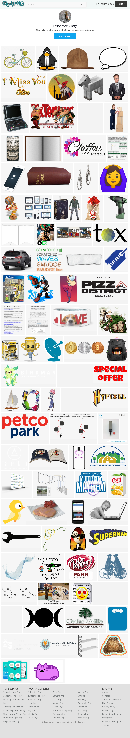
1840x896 (7, 100)
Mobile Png (33, 714)
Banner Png (83, 717)
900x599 (110, 100)
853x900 (6, 523)
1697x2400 (48, 361)
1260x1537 (7, 192)
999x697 (42, 603)
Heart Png (33, 717)
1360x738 (55, 442)
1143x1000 (7, 496)
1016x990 (103, 333)
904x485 (6, 442)
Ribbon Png (33, 706)
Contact (106, 695)
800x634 (6, 681)
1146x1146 (32, 523)
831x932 (111, 631)
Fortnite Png (58, 717)
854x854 (108, 220)
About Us (106, 692)
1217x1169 (58, 220)
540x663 (33, 468)
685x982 (6, 385)
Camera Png (58, 695)
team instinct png (11, 692)
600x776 (6, 333)
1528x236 (62, 385)
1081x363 (70, 270)
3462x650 (99, 603)
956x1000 (74, 468)
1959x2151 (7, 132)
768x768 (82, 656)
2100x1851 (70, 579)
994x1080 (82, 100)
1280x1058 (104, 70)
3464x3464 (104, 656)
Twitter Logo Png (36, 695)
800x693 (40, 270)
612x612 (108, 270)
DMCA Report (108, 703)
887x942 (31, 302)
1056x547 (86, 302)
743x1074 (61, 302)
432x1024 (46, 410)
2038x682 (7, 656)
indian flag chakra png (14, 710)
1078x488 (97, 410)
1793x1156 (7, 361)
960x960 (6, 579)
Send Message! (65, 36)
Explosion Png (59, 714)
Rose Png (32, 703)
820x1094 (113, 496)
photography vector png (15, 714)
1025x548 (98, 244)
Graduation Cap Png (62, 710)
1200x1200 (42, 579)
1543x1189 (103, 579)
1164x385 (61, 244)
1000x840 (66, 410)
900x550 (71, 523)
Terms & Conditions (111, 699)
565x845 (72, 550)
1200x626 (28, 631)
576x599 (46, 550)
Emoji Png (82, 706)
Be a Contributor (105, 4)
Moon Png (58, 706)
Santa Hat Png (35, 699)
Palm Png (57, 692)
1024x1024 (104, 192)
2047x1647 (80, 496)
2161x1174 (38, 496)
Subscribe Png (35, 692)
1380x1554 (41, 70)
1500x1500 (7, 550)
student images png (12, 717)
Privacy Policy (108, 706)
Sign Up (121, 4)
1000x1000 (7, 160)
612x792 (111, 160)
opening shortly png (13, 706)
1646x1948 (83, 132)
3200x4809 (109, 132)
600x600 (51, 100)
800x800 (102, 442)
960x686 (28, 160)
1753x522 (45, 656)
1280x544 (26, 385)
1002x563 (70, 631)
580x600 (6, 220)
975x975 (110, 361)
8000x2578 (69, 361)
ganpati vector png (12, 695)
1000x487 (68, 160)
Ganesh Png (83, 714)
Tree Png (57, 699)
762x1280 (87, 220)
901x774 (28, 220)
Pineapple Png (84, 703)
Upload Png (107, 710)
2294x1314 (95, 468)
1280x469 (7, 603)
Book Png (82, 710)
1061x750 (7, 244)
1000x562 (35, 132)
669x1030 (7, 631)
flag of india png (11, 721)
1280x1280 (98, 385)
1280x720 (7, 270)
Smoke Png (58, 703)
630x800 (25, 410)
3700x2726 (7, 70)
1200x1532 (7, 410)
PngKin (31, 710)
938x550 (93, 523)
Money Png (82, 692)
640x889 (78, 192)
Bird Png (81, 699)
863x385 (31, 192)
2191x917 (94, 550)
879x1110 (64, 70)
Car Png (81, 695)
